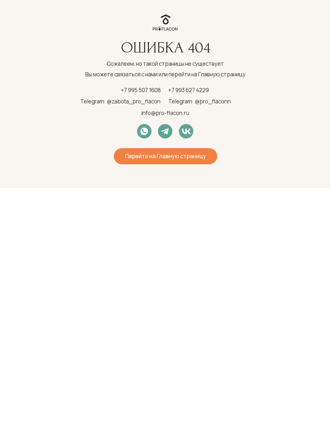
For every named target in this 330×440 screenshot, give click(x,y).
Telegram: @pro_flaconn (199, 101)
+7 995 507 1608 (141, 90)
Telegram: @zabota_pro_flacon (120, 101)
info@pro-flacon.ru (165, 113)
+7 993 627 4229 (188, 90)
